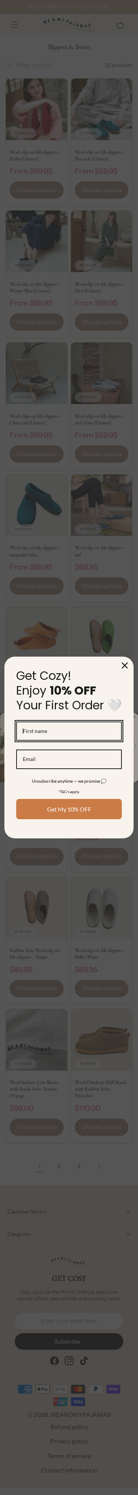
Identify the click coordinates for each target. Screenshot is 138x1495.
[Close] (125, 665)
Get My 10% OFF (69, 809)
